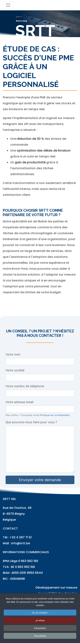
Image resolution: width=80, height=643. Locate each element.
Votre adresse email (19, 402)
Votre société (15, 370)
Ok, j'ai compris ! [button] (40, 612)
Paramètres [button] (40, 628)
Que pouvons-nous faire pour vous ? (31, 422)
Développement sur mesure (56, 587)
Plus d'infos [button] (40, 635)
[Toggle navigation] (8, 5)
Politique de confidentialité (55, 415)
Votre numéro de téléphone (25, 386)
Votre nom (13, 354)
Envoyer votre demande (40, 480)
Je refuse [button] (40, 620)
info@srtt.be (20, 543)
